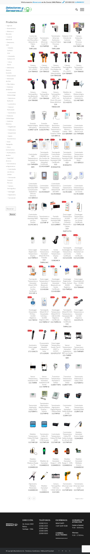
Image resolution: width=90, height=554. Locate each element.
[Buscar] (75, 9)
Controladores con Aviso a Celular (12, 171)
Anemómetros (11, 28)
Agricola (9, 26)
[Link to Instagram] (69, 551)
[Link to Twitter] (62, 551)
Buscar (12, 214)
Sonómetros (12, 113)
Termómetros (12, 198)
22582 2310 (43, 526)
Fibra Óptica (11, 84)
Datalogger (11, 192)
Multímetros (12, 130)
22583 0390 (43, 531)
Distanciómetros (12, 76)
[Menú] (81, 9)
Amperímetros (13, 133)
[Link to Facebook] (59, 551)
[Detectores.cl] (12, 526)
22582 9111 (43, 523)
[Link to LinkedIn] (66, 551)
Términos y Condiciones (32, 551)
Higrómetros (12, 195)
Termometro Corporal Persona (11, 180)
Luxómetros (12, 104)
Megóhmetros (12, 127)
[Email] (62, 538)
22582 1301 (43, 528)
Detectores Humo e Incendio (10, 70)
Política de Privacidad (47, 551)
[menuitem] (75, 9)
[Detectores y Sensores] (19, 9)
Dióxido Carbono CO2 (10, 50)
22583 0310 (43, 533)
